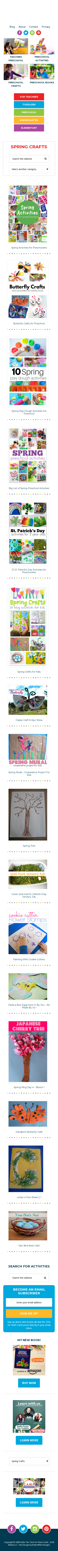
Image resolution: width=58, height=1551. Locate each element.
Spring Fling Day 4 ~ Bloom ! (29, 1087)
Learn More (29, 1502)
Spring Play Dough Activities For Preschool (29, 412)
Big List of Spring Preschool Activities (29, 488)
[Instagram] (32, 32)
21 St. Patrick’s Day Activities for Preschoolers (29, 571)
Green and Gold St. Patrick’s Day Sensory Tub (29, 895)
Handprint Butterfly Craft (29, 1132)
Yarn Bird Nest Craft (29, 1245)
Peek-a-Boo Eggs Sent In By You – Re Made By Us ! (29, 1006)
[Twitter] (26, 32)
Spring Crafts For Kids (29, 671)
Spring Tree (29, 845)
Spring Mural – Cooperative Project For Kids (29, 773)
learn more (29, 1440)
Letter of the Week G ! (29, 1197)
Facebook (12, 1529)
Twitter (23, 1529)
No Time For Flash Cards (29, 13)
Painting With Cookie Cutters (29, 959)
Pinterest (46, 1529)
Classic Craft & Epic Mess (29, 720)
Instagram (35, 1529)
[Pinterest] (38, 32)
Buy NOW (29, 1383)
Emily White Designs (41, 1545)
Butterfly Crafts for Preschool (29, 323)
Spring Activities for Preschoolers (29, 247)
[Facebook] (19, 32)
